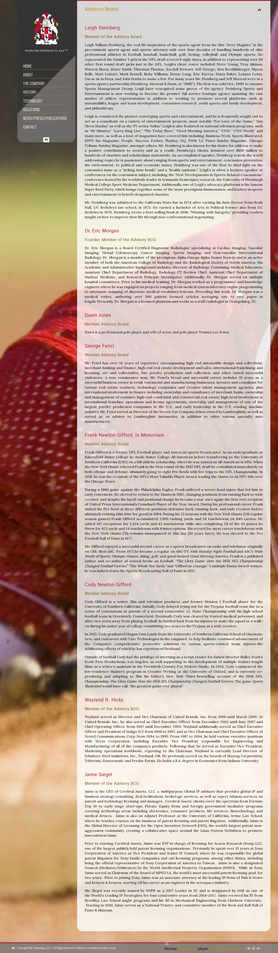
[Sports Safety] (46, 53)
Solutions (31, 109)
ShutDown (13, 948)
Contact (30, 127)
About (28, 74)
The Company (34, 83)
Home (27, 66)
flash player (187, 948)
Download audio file (226, 948)
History (29, 92)
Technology (33, 100)
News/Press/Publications (45, 118)
